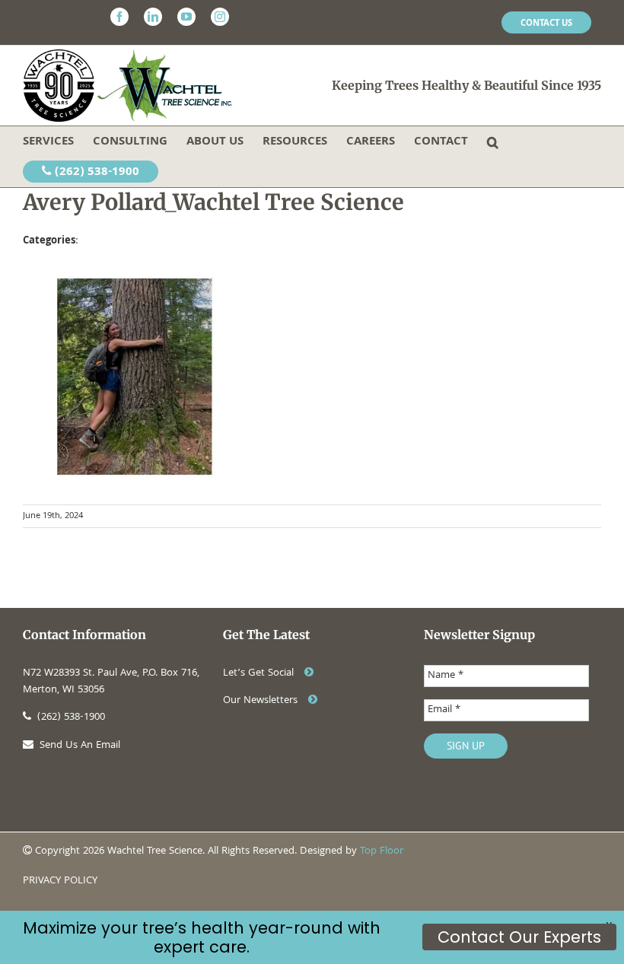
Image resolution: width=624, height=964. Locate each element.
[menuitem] (546, 23)
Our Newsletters (262, 700)
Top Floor (381, 851)
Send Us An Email (80, 745)
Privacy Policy (60, 881)
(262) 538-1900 (95, 173)
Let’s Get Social (260, 673)
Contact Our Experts (519, 937)
